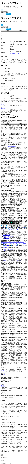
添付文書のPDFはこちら (16, 53)
